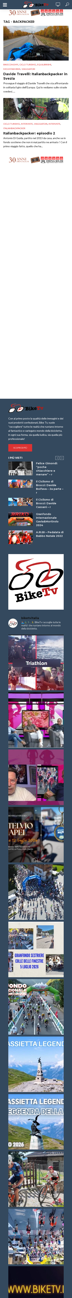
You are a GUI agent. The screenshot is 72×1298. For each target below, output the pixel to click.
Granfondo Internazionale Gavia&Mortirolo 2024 (47, 519)
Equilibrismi (44, 64)
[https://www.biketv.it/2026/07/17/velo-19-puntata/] (36, 720)
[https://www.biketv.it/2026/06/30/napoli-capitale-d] (36, 1236)
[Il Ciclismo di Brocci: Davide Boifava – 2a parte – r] (20, 484)
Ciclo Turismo (27, 64)
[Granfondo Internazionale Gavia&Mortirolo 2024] (20, 519)
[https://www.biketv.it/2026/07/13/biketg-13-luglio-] (36, 892)
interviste (54, 123)
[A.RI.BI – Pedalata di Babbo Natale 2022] (20, 537)
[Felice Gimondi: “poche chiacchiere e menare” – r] (20, 468)
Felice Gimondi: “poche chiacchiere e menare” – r (47, 469)
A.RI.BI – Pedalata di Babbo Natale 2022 (50, 534)
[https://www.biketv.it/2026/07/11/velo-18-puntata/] (36, 777)
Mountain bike (11, 69)
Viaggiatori (28, 69)
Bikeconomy (10, 64)
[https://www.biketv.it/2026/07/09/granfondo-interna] (36, 1007)
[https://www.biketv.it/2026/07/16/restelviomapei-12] (36, 834)
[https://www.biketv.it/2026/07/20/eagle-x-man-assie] (36, 662)
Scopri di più (20, 447)
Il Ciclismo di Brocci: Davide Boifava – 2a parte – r (49, 487)
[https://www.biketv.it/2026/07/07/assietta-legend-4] (36, 1064)
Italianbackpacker (14, 128)
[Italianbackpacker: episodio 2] (36, 109)
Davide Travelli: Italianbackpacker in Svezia (35, 76)
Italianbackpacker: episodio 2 (29, 133)
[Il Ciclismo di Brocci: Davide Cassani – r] (20, 502)
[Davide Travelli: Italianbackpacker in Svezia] (36, 43)
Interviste (27, 123)
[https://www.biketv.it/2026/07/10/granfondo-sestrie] (36, 949)
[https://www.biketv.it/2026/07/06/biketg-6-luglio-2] (36, 1179)
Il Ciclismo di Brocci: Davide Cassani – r (46, 503)
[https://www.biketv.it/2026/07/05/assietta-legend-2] (36, 1121)
